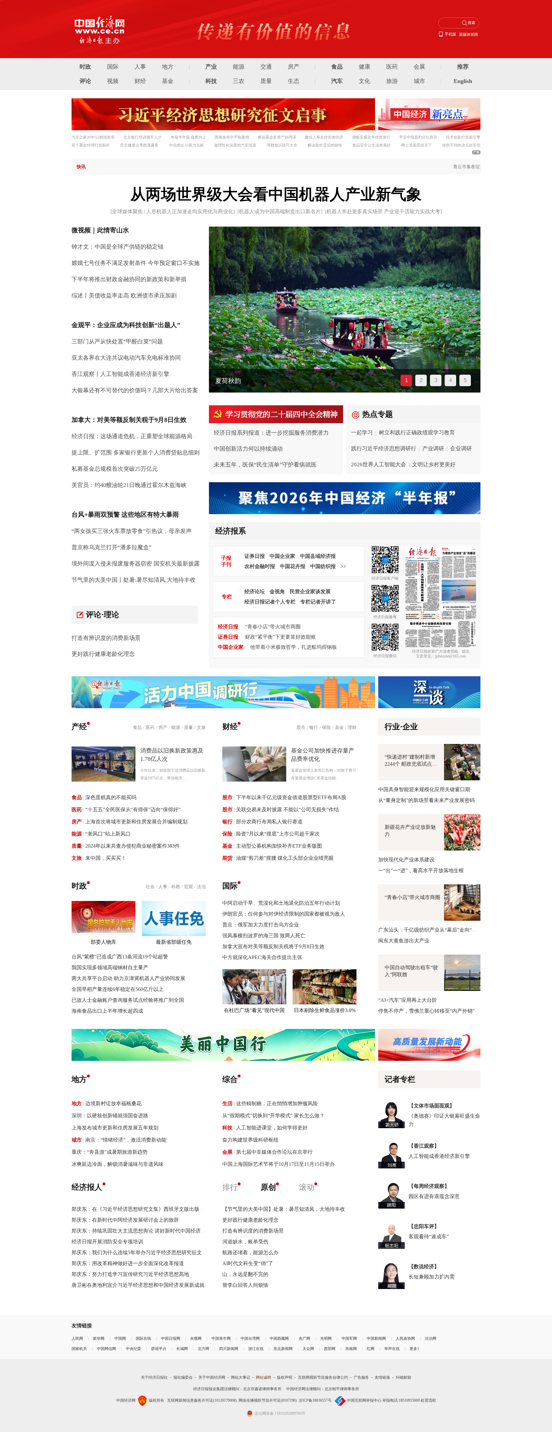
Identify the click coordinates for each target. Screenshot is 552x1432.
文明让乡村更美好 (434, 464)
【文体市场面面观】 (432, 1105)
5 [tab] (465, 380)
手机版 (450, 34)
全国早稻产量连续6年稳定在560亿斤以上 (118, 989)
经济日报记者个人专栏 (269, 601)
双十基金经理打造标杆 (91, 145)
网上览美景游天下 (416, 145)
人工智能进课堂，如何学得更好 (272, 1127)
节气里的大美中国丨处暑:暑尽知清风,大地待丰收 (133, 580)
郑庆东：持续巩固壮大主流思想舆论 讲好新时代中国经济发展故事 (146, 1230)
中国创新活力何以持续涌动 (248, 449)
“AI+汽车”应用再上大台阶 (407, 1000)
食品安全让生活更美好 (371, 145)
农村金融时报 (259, 566)
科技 (211, 81)
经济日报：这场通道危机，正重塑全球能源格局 (132, 436)
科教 (175, 886)
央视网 (196, 1338)
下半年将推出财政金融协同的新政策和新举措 (129, 279)
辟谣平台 (158, 1348)
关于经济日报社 (154, 1377)
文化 (364, 81)
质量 (266, 81)
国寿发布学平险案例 (232, 137)
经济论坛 (254, 591)
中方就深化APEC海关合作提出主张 (262, 957)
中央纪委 (133, 1348)
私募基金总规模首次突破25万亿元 (115, 469)
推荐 (463, 67)
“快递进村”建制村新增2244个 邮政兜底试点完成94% (411, 764)
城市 (419, 81)
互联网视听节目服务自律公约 (323, 1377)
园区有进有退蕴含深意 (434, 1196)
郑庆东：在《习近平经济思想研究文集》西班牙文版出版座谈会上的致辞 (153, 1209)
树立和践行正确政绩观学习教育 (417, 433)
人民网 (77, 1338)
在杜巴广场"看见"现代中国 (254, 1010)
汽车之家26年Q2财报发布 (93, 137)
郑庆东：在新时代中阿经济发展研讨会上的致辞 (125, 1220)
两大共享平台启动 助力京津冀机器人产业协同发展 (128, 978)
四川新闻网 (228, 1348)
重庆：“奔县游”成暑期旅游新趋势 (110, 1152)
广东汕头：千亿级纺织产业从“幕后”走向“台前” (431, 930)
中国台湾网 (250, 1338)
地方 (167, 67)
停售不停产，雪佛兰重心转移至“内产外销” (426, 1011)
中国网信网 (106, 1348)
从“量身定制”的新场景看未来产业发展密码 (426, 800)
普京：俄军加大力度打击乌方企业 (260, 924)
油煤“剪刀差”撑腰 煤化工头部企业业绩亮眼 (285, 858)
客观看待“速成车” (429, 1236)
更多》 (415, 1348)
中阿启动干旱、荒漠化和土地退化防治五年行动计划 (281, 903)
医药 (392, 67)
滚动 (306, 1187)
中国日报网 (170, 1338)
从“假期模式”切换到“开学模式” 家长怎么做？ (273, 1115)
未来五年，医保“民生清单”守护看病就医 (265, 464)
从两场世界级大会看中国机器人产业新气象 (276, 194)
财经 (140, 81)
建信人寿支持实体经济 (324, 137)
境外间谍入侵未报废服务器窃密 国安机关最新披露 (136, 563)
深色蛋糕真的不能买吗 (110, 797)
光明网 (326, 1338)
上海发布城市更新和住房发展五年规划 (115, 1127)
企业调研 (461, 449)
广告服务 (361, 1377)
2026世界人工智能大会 (378, 464)
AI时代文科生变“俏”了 (247, 1263)
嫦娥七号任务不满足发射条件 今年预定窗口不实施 (136, 263)
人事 (140, 67)
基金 (167, 81)
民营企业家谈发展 (310, 591)
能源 (238, 67)
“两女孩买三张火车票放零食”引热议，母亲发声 (132, 531)
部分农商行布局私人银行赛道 (269, 821)
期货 (227, 858)
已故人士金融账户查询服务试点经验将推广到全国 (128, 1000)
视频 (113, 81)
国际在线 (143, 1338)
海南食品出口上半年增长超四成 (107, 1011)
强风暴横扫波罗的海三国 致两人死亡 (263, 935)
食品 (337, 67)
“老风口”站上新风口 (108, 833)
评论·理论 (102, 615)
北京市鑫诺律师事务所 (262, 1389)
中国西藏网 (279, 1338)
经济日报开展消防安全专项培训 (107, 1241)
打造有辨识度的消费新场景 (106, 638)
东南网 (351, 1348)
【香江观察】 (424, 1146)
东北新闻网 (283, 1348)
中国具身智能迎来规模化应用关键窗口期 (424, 789)
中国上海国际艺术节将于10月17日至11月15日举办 (278, 1164)
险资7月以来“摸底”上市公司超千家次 (278, 833)
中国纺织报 (323, 566)
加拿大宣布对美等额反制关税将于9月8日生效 (273, 946)
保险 (326, 727)
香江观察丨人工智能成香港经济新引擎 (120, 374)
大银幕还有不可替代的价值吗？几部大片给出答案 (135, 390)
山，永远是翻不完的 (245, 1274)
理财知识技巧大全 (282, 145)
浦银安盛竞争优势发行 (371, 137)
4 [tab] (450, 380)
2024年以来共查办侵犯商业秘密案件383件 (132, 846)
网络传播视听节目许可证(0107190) (268, 1400)
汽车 (337, 81)
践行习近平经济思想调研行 (383, 449)
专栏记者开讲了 (318, 601)
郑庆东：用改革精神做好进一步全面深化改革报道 (128, 1263)
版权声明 (284, 1377)
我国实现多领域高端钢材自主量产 (110, 967)
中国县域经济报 (318, 556)
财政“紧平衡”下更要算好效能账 (280, 637)
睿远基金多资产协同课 (277, 137)
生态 (293, 81)
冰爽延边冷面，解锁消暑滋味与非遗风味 (118, 1164)
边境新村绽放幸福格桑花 (113, 1103)
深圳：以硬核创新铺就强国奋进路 (110, 1115)
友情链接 (382, 1377)
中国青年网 (221, 1338)
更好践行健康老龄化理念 (103, 654)
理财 (352, 727)
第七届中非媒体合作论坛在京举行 (274, 1152)
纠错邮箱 (403, 1377)
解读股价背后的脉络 (325, 145)
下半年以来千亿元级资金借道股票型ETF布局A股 (291, 797)
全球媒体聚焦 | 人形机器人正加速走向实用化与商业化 (172, 211)
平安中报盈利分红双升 (418, 137)
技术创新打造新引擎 (463, 137)
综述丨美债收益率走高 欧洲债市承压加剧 (124, 295)
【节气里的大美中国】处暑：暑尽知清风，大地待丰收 (283, 1209)
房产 (293, 67)
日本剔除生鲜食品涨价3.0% (325, 1010)
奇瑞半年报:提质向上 (188, 137)
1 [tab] (406, 380)
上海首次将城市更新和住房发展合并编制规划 (136, 821)
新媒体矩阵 (468, 34)
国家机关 (79, 1348)
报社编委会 (183, 1377)
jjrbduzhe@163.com (450, 656)
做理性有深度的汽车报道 (235, 145)
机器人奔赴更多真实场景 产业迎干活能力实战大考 (383, 211)
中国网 (120, 1338)
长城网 (182, 1348)
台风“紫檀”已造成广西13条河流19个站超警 (120, 956)
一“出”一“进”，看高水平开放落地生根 (421, 870)
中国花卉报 (292, 566)
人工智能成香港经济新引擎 (439, 1156)
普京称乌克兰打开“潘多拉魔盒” (111, 547)
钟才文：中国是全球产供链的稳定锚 (118, 247)
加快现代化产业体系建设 (406, 859)
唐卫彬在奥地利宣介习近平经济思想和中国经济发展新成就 (138, 1285)
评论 (85, 81)
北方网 (203, 1348)
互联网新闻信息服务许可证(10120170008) (202, 1400)
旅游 (392, 81)
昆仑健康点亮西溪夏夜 (139, 145)
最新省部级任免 (174, 942)
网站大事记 (240, 1377)
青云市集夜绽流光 (450, 166)
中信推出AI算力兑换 (186, 145)
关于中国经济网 (211, 1377)
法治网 (430, 1338)
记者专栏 (400, 1079)
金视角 (277, 591)
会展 (419, 67)
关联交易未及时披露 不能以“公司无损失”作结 (287, 809)
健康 (364, 67)
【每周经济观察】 (429, 1186)
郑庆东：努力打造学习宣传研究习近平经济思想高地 (130, 1274)
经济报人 (87, 1187)
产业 (211, 67)
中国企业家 (282, 556)
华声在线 (392, 1348)
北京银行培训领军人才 (142, 137)
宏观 (188, 886)
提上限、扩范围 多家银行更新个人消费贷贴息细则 (136, 452)
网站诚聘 (263, 1377)
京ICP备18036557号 (315, 1400)
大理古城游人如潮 (240, 380)
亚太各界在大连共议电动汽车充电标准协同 (126, 358)
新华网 (98, 1338)
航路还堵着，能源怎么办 (250, 1252)
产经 (79, 727)
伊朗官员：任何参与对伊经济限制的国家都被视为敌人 (283, 914)
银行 (313, 727)
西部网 (329, 1348)
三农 (238, 81)
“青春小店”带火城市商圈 (273, 626)
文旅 (201, 727)
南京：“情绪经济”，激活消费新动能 (125, 1140)
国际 (113, 67)
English (463, 81)
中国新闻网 (376, 1338)
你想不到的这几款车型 (461, 145)
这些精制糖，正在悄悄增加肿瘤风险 (277, 1103)
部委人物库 (103, 942)
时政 (85, 67)
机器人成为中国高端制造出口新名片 (280, 211)
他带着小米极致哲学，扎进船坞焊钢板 (293, 647)
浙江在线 (256, 1348)
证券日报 (254, 556)
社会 (150, 886)
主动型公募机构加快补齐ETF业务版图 (279, 846)
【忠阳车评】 (424, 1226)
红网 (370, 1348)
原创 (268, 1187)
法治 (201, 886)
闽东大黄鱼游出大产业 (403, 940)
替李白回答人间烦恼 (245, 1285)
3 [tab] (435, 380)
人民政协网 (405, 1338)
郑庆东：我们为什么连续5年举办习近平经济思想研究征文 (137, 1252)
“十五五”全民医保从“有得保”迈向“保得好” (132, 809)
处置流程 (428, 1400)
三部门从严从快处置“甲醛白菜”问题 (117, 341)
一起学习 (362, 433)
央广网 (304, 1338)
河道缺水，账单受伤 (245, 1241)
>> (343, 566)
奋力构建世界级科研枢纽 (250, 1140)
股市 (300, 727)
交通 (266, 67)
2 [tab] (421, 380)
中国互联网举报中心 (364, 1400)
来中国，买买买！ (105, 858)
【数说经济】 (424, 1266)
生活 (227, 1103)
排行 (230, 1187)
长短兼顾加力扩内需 (432, 1276)
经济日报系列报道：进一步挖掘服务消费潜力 (271, 433)
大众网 (308, 1348)
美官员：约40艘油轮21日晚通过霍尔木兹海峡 (129, 485)
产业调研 (433, 449)
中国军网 (349, 1338)
